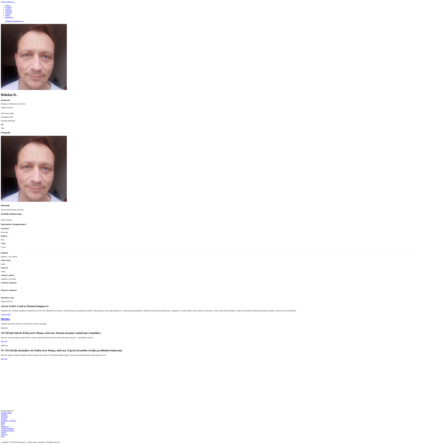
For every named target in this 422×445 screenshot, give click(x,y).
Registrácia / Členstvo (8, 421)
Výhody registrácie (7, 428)
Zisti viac (4, 434)
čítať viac (4, 341)
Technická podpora (7, 430)
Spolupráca (9, 17)
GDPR (3, 432)
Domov (8, 5)
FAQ (2, 425)
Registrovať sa (19, 21)
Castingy (8, 9)
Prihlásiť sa (9, 21)
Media (7, 15)
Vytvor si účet (5, 314)
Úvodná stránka (6, 413)
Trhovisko (8, 11)
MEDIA (5, 319)
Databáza (8, 7)
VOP (3, 436)
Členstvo (8, 13)
